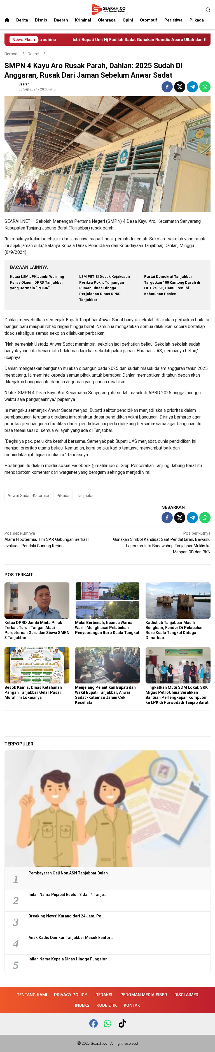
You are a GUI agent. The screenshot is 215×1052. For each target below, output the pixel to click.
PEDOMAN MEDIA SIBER (143, 994)
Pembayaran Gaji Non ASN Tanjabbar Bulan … (70, 873)
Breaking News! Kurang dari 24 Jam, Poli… (67, 916)
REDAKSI (103, 994)
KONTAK (132, 1005)
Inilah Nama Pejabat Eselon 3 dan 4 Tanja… (68, 894)
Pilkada (63, 495)
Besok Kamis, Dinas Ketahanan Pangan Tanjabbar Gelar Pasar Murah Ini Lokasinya (33, 692)
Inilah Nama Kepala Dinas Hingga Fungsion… (69, 959)
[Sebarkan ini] (167, 86)
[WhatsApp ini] (205, 86)
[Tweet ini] (179, 86)
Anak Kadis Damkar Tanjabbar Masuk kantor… (71, 937)
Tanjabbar (86, 495)
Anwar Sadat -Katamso (28, 495)
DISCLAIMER (186, 994)
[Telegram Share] (192, 86)
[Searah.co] (107, 9)
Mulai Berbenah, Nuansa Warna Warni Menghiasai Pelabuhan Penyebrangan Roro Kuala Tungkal (107, 627)
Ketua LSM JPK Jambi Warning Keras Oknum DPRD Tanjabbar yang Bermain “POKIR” (37, 282)
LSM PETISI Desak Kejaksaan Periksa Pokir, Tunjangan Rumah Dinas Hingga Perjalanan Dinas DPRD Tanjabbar (104, 288)
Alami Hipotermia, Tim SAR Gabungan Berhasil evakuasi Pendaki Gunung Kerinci (46, 539)
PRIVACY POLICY (70, 994)
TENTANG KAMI (32, 994)
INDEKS (82, 1005)
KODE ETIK (107, 1005)
